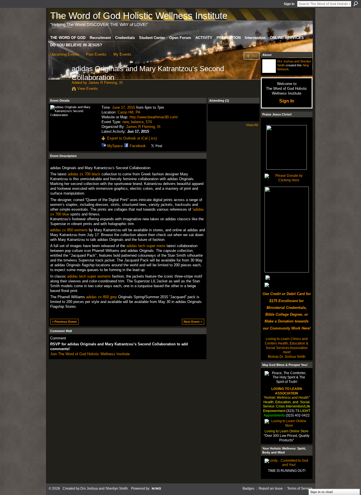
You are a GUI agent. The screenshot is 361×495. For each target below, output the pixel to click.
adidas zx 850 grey (101, 297)
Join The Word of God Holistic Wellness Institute (90, 354)
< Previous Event (64, 321)
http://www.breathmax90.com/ (153, 117)
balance (137, 122)
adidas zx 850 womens (69, 230)
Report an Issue (271, 488)
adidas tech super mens (146, 246)
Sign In (289, 4)
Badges (248, 488)
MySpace (115, 146)
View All (252, 125)
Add (254, 56)
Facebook (138, 146)
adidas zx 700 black (84, 174)
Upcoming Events (64, 54)
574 (149, 122)
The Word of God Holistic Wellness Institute (138, 15)
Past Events (96, 54)
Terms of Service (299, 488)
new (125, 122)
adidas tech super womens (89, 276)
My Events (122, 54)
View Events (87, 88)
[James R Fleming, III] (59, 80)
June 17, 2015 (123, 107)
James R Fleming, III (105, 82)
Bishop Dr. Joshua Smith (286, 357)
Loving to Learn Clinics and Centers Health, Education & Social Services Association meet (286, 345)
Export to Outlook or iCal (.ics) (132, 138)
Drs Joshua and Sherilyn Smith (104, 488)
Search (355, 3)
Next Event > (193, 321)
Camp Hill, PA (129, 112)
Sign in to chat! (321, 492)
